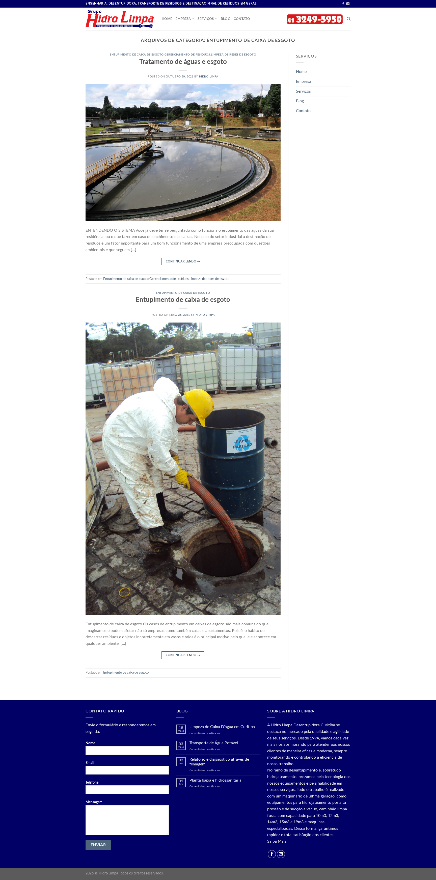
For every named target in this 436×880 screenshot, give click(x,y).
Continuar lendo (183, 261)
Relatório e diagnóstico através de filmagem (219, 761)
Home (167, 18)
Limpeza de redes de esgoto (233, 54)
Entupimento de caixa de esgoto (137, 54)
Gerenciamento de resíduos (187, 54)
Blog (225, 18)
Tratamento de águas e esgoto (183, 62)
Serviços (206, 18)
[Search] (348, 19)
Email (90, 763)
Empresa (183, 18)
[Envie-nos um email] (347, 4)
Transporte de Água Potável (213, 743)
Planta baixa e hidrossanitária (215, 780)
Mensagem (94, 802)
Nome (90, 743)
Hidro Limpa (208, 76)
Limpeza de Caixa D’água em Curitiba (222, 727)
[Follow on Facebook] (343, 4)
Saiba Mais (276, 841)
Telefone (92, 782)
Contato (242, 18)
